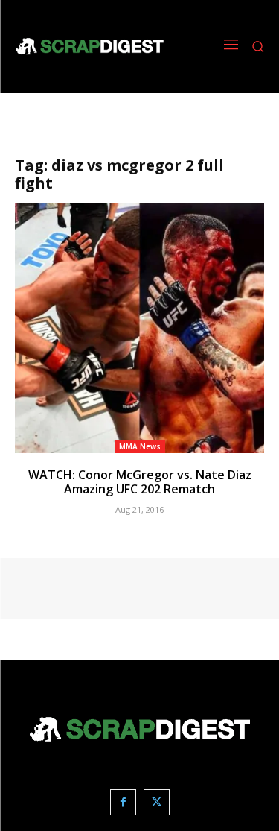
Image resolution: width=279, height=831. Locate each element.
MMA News (140, 446)
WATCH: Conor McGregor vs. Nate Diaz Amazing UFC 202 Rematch (139, 482)
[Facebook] (123, 802)
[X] (157, 802)
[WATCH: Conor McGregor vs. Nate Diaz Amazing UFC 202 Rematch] (139, 328)
